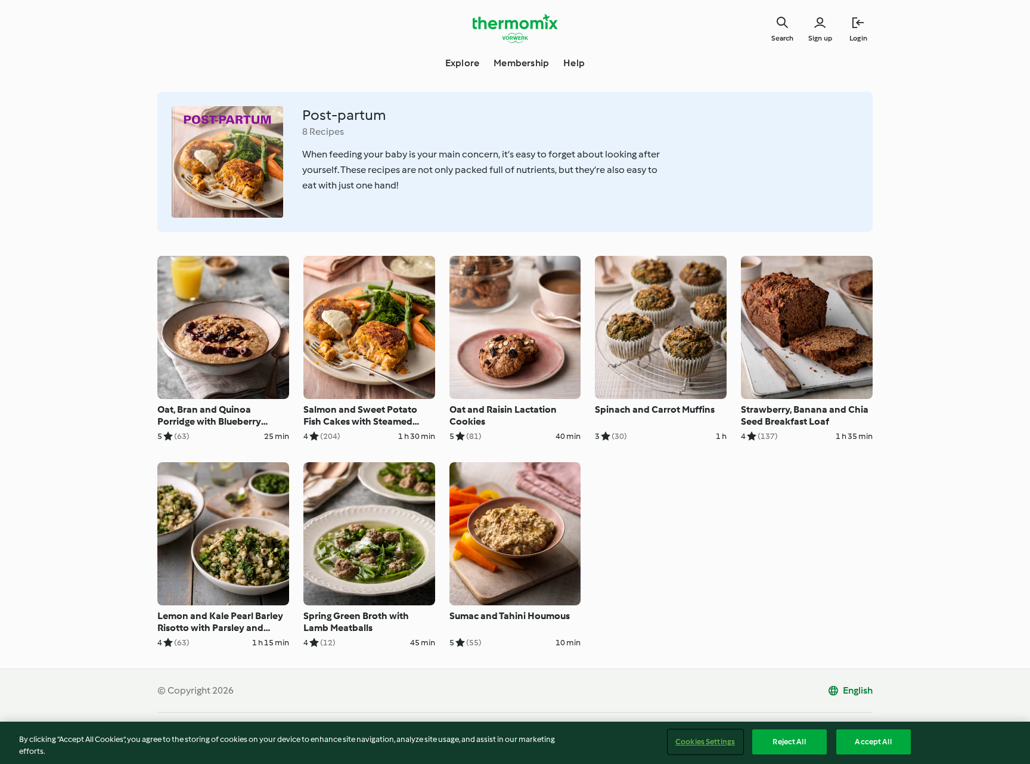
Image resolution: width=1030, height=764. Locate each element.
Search (782, 38)
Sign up (820, 38)
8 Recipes (323, 131)
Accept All (873, 741)
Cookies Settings (705, 741)
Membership (521, 63)
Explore (462, 63)
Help (574, 63)
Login (858, 38)
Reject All (788, 741)
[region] (515, 743)
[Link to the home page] (515, 28)
